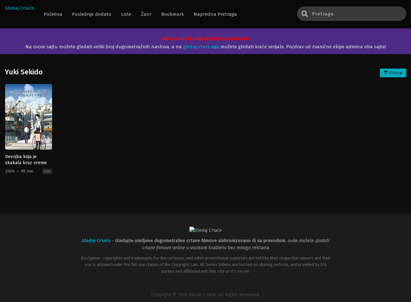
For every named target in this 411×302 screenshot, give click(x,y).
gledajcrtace (201, 47)
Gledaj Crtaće (19, 8)
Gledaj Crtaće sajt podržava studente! (206, 39)
